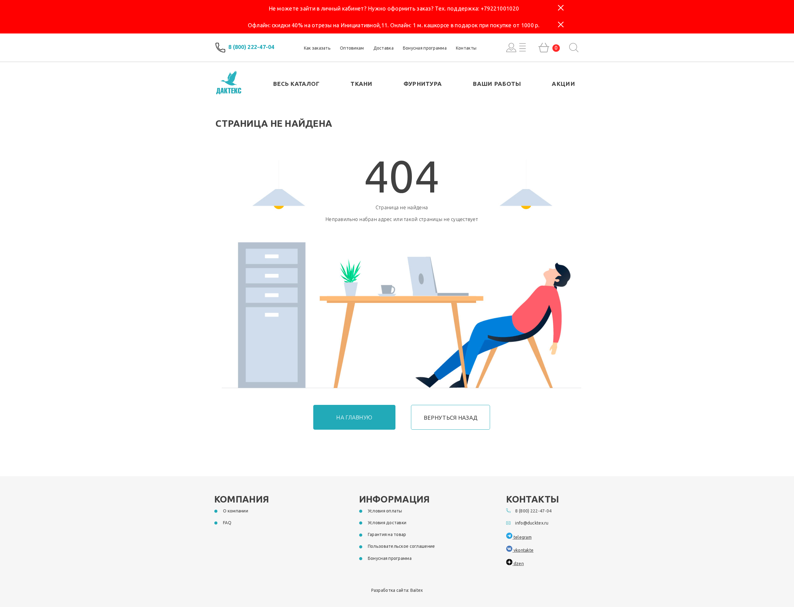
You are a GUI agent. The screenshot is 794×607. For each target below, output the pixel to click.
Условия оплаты (385, 510)
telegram (522, 537)
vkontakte (522, 550)
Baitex (416, 590)
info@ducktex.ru (531, 523)
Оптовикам (352, 48)
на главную (354, 417)
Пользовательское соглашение (401, 546)
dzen (518, 563)
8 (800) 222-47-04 (251, 47)
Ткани (361, 83)
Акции (563, 83)
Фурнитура (423, 83)
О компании (235, 510)
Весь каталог (296, 83)
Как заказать (317, 48)
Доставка (383, 48)
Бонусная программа (425, 48)
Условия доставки (387, 522)
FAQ (227, 522)
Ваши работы (497, 83)
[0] (543, 47)
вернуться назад (450, 417)
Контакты (466, 48)
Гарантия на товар (387, 534)
